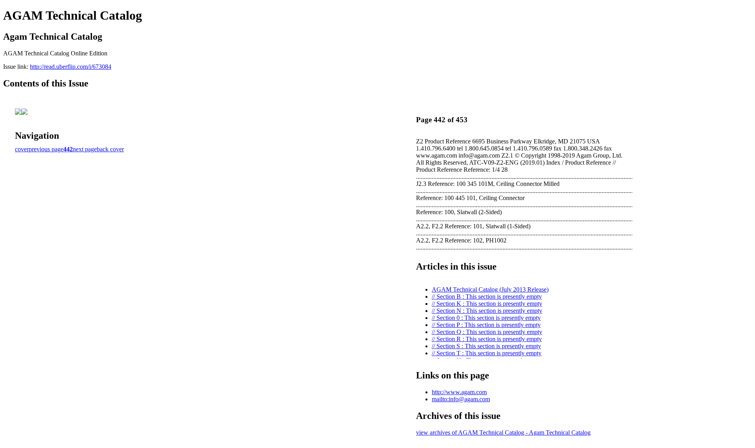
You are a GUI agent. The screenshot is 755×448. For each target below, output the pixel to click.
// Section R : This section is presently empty (487, 339)
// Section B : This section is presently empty (487, 296)
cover (22, 149)
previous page (46, 149)
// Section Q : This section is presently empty (487, 332)
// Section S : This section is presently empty (486, 346)
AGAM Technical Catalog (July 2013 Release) (490, 289)
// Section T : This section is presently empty (486, 353)
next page (85, 149)
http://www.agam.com (459, 392)
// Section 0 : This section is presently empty (486, 317)
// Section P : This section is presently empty (486, 324)
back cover (110, 149)
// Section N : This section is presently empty (487, 310)
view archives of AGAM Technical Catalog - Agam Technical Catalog (503, 432)
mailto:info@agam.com (461, 399)
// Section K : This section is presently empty (487, 303)
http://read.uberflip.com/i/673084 (70, 66)
